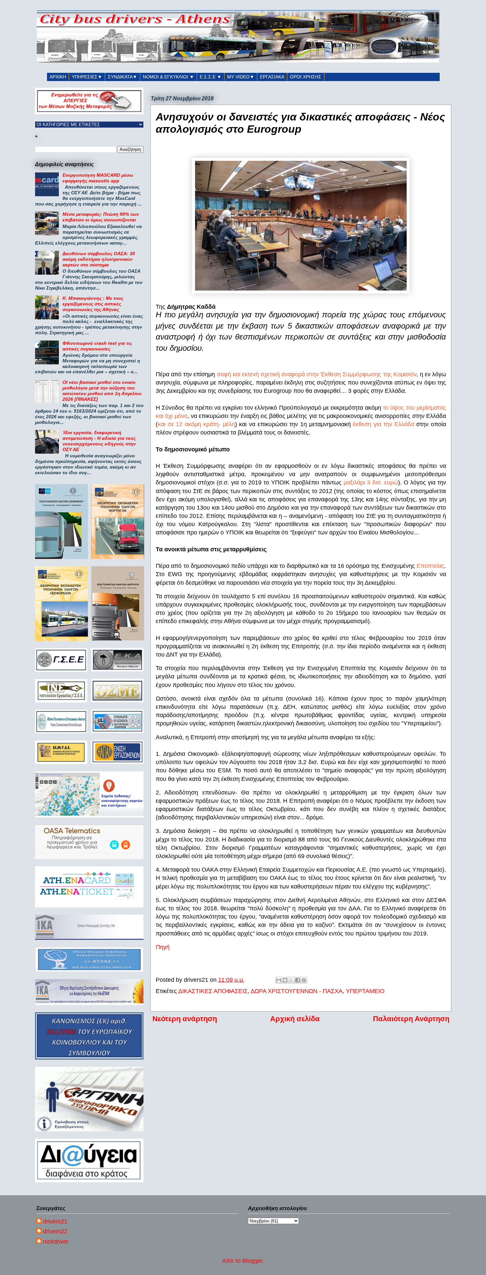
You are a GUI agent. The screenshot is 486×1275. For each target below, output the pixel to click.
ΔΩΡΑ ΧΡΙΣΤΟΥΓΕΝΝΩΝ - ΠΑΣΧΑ (297, 991)
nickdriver (55, 1241)
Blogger (252, 1260)
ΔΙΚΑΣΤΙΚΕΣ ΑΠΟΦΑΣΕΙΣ (213, 991)
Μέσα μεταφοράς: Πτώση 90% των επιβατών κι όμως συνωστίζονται (100, 216)
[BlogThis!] (285, 980)
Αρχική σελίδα (295, 1019)
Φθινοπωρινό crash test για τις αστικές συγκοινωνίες (97, 346)
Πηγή (163, 947)
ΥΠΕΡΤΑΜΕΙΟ (365, 991)
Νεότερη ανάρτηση (184, 1019)
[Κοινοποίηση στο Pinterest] (304, 980)
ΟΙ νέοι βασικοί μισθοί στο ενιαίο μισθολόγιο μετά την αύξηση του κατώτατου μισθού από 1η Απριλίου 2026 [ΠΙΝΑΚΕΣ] (102, 390)
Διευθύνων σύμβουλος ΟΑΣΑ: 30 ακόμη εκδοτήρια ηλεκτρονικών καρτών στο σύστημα (98, 259)
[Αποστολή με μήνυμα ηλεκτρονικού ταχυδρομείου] (278, 980)
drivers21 (55, 1221)
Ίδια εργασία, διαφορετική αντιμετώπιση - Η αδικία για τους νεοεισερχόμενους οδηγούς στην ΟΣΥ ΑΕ (99, 441)
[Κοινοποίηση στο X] (291, 980)
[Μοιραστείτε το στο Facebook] (297, 980)
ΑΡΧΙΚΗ (58, 76)
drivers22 (55, 1231)
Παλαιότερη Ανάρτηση (411, 1019)
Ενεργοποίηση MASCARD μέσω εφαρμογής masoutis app (97, 177)
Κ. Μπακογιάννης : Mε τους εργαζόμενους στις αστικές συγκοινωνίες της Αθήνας (92, 304)
